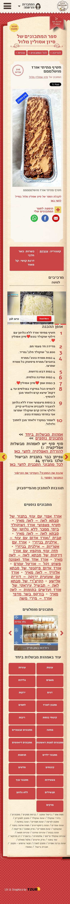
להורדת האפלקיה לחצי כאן (38, 451)
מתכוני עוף (22, 780)
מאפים (49, 680)
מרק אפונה (29, 829)
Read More (44, 318)
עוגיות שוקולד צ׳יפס (55, 836)
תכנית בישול (41, 847)
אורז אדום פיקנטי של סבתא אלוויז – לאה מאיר (35, 570)
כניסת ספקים (29, 814)
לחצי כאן (56, 201)
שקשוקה (57, 829)
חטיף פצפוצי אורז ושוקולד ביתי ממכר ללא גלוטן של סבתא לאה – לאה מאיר (35, 529)
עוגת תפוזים (37, 821)
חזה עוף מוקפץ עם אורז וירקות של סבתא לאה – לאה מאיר (35, 555)
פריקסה (17, 829)
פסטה (50, 730)
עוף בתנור (52, 839)
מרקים (49, 805)
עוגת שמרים (58, 825)
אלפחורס (37, 836)
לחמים (22, 705)
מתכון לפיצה (52, 821)
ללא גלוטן (22, 792)
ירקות (22, 692)
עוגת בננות (53, 832)
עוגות (50, 667)
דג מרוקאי (15, 836)
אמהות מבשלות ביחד (44, 434)
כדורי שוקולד (53, 818)
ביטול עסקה (45, 814)
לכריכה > (55, 53)
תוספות (22, 755)
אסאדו (28, 847)
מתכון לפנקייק (22, 818)
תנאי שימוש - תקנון (20, 843)
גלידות (22, 680)
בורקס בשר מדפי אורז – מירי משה (32, 596)
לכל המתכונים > (38, 53)
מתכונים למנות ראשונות (49, 742)
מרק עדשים (39, 839)
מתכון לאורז (50, 705)
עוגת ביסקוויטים (40, 825)
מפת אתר (58, 814)
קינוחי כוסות (50, 717)
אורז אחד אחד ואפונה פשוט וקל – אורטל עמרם (35, 561)
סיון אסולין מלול (38, 77)
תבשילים (50, 792)
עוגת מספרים (43, 829)
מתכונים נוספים (49, 438)
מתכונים (16, 814)
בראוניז (27, 836)
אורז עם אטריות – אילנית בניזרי (35, 544)
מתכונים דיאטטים (22, 742)
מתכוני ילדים (50, 755)
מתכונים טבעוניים (22, 730)
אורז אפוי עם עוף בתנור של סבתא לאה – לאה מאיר (36, 518)
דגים (49, 692)
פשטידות (50, 780)
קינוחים (50, 767)
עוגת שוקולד (38, 818)
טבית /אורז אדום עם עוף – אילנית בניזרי (35, 540)
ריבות (22, 717)
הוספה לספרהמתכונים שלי (43, 209)
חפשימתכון (14, 27)
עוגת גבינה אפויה (57, 843)
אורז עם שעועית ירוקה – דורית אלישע (35, 576)
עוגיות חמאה (23, 832)
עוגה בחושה (23, 821)
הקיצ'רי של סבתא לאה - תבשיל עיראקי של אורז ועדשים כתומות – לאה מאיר (35, 587)
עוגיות (44, 251)
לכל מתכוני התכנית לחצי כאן (36, 464)
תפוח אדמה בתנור (20, 825)
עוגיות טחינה (38, 832)
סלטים (22, 767)
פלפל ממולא (24, 839)
